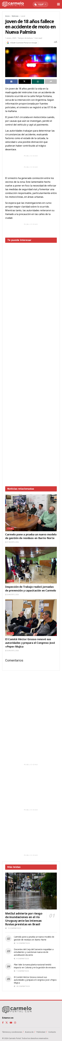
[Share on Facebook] (11, 81)
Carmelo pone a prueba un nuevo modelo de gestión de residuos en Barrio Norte (31, 536)
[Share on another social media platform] (51, 81)
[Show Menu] (58, 4)
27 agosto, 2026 (12, 542)
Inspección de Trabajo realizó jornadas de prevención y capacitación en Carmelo (30, 588)
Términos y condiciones (12, 1032)
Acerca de (29, 1032)
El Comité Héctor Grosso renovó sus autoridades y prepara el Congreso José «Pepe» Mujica (30, 642)
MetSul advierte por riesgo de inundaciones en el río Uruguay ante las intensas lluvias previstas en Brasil (23, 918)
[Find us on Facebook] (2, 1022)
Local (23, 16)
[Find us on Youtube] (11, 1022)
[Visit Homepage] (13, 4)
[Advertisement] (31, 362)
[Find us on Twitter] (6, 1022)
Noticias (15, 16)
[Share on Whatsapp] (38, 81)
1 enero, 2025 (10, 38)
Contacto (52, 1032)
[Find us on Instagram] (15, 1022)
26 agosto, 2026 (12, 594)
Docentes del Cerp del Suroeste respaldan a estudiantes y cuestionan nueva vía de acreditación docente (33, 952)
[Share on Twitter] (24, 81)
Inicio (7, 16)
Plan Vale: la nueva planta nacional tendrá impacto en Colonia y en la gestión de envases (35, 966)
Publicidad (40, 1032)
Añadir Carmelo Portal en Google (23, 43)
